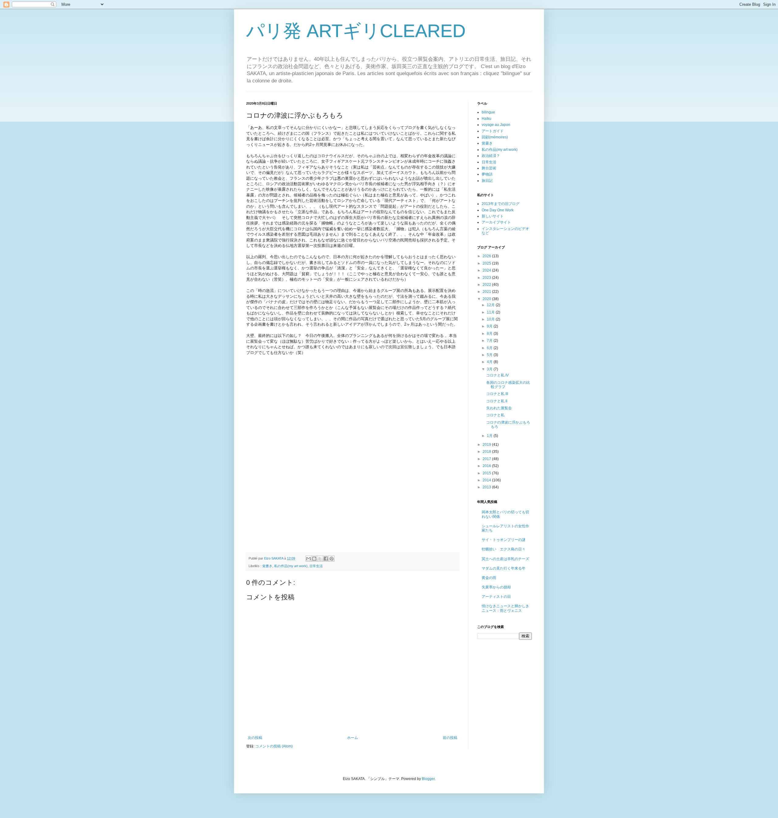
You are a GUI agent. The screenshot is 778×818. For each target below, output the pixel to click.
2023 (487, 278)
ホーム (352, 738)
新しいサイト (493, 216)
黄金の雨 (489, 578)
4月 (490, 362)
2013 (487, 487)
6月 (490, 348)
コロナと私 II (496, 401)
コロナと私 (495, 415)
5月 (490, 355)
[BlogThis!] (314, 559)
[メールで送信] (308, 559)
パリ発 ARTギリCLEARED (356, 31)
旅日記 (487, 181)
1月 (490, 436)
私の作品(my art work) (291, 566)
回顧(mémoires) (495, 137)
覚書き (267, 566)
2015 (487, 473)
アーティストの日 (496, 596)
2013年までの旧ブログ (500, 204)
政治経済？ (491, 156)
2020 (487, 299)
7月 (490, 340)
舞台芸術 (489, 168)
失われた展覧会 (499, 408)
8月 (490, 333)
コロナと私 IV (497, 375)
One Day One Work (498, 210)
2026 (487, 256)
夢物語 (487, 174)
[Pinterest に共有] (332, 559)
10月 (491, 319)
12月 (491, 305)
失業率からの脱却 (496, 587)
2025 (487, 263)
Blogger (428, 779)
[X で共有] (320, 559)
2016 (487, 466)
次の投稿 (255, 738)
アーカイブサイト (496, 222)
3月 (490, 369)
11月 (491, 312)
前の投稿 (450, 738)
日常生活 (316, 566)
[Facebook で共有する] (326, 559)
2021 (487, 291)
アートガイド (493, 131)
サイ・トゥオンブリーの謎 (503, 540)
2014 (487, 480)
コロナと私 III (497, 394)
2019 (487, 444)
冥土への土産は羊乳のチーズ (505, 559)
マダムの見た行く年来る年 (503, 568)
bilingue (488, 112)
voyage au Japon (496, 125)
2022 (487, 284)
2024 (487, 270)
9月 (490, 326)
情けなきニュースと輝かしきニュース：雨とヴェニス (505, 608)
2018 (487, 451)
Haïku (486, 118)
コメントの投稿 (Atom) (274, 746)
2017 (487, 459)
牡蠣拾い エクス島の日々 (503, 549)
